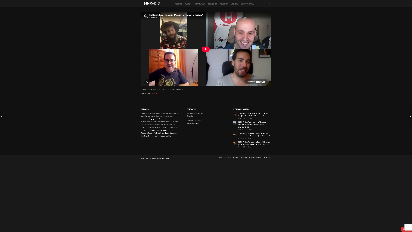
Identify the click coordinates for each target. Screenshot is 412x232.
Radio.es (144, 136)
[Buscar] (257, 3)
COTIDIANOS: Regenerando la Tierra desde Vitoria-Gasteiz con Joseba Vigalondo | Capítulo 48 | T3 (253, 124)
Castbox (173, 133)
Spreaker (152, 130)
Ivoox (150, 136)
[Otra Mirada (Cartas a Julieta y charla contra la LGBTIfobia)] (1, 116)
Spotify (159, 130)
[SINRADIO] (150, 3)
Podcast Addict (165, 136)
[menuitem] (178, 3)
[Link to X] (266, 3)
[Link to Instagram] (269, 3)
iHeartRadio (165, 133)
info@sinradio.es (193, 123)
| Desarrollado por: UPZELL (161, 158)
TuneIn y (156, 136)
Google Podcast (154, 133)
